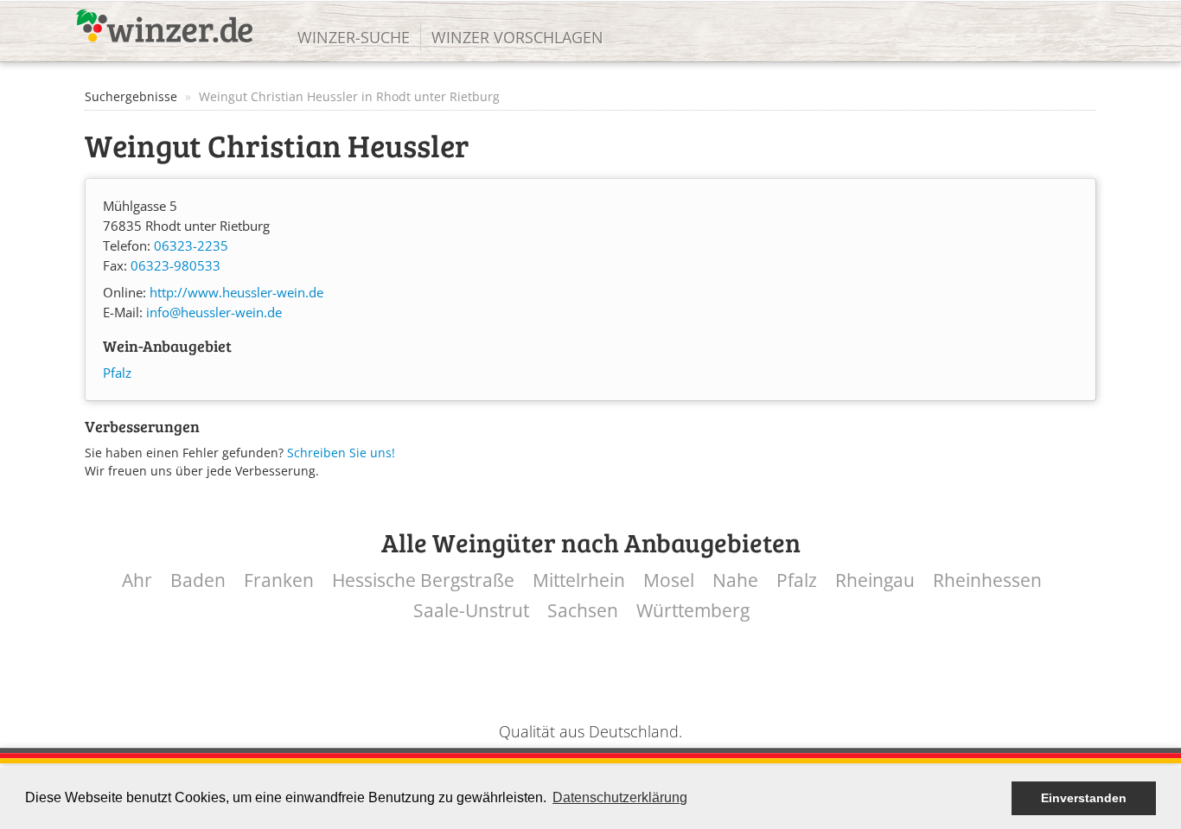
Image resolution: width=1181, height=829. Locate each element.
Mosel (668, 580)
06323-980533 (175, 266)
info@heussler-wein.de (214, 312)
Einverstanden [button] (1084, 798)
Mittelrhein (579, 580)
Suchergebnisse (131, 96)
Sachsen (582, 611)
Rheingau (875, 580)
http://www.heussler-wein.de (236, 293)
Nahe (735, 580)
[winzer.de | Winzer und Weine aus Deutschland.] (164, 26)
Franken (279, 580)
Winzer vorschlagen (517, 37)
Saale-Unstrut (471, 611)
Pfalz (117, 373)
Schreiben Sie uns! (341, 452)
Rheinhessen (987, 580)
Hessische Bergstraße (423, 580)
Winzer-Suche (353, 37)
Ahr (137, 580)
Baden (198, 580)
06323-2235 (191, 246)
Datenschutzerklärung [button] (619, 797)
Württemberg (693, 611)
